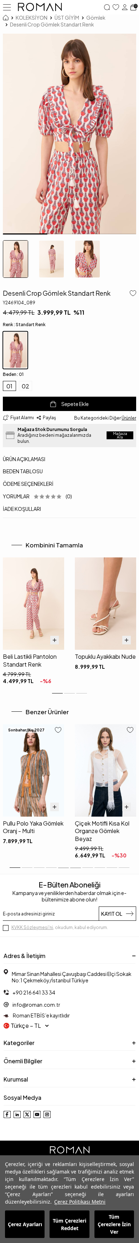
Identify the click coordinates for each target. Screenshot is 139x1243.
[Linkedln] (17, 1114)
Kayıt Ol (111, 913)
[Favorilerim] (116, 7)
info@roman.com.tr (36, 1004)
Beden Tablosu (23, 471)
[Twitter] (27, 1114)
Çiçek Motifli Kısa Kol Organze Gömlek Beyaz (102, 830)
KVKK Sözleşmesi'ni (32, 927)
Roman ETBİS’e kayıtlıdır (41, 1015)
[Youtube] (37, 1114)
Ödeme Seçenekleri (28, 483)
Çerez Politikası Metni (79, 1201)
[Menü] (7, 6)
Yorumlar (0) (37, 496)
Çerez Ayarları (25, 1224)
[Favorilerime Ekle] (58, 730)
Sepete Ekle (75, 404)
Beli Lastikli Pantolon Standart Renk (30, 660)
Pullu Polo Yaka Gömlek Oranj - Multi (33, 827)
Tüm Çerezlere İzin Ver (114, 1224)
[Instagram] (47, 1114)
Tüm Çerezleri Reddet (69, 1224)
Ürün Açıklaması (24, 459)
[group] (69, 134)
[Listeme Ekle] (131, 294)
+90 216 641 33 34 (33, 992)
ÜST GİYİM (67, 17)
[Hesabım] (125, 7)
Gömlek (95, 17)
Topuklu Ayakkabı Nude (105, 656)
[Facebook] (7, 1114)
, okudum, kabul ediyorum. (59, 927)
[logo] (40, 7)
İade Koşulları (22, 509)
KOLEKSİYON (31, 17)
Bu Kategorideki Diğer (105, 418)
